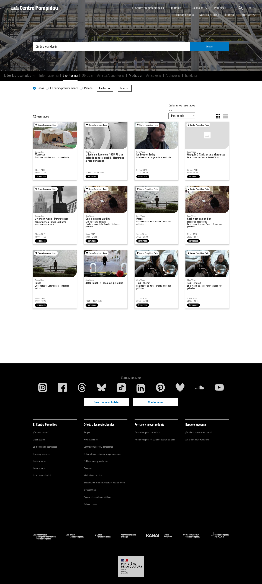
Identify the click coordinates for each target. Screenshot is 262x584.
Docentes (88, 468)
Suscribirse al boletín (106, 402)
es (250, 8)
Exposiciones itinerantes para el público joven (104, 482)
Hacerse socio (39, 461)
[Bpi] (47, 538)
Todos (40, 88)
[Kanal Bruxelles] (162, 538)
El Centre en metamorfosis (149, 8)
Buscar (210, 46)
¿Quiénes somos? (40, 432)
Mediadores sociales (93, 475)
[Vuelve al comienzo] (253, 575)
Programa (175, 8)
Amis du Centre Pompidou (197, 439)
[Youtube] (219, 388)
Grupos (87, 432)
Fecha (103, 88)
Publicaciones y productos (95, 461)
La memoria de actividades (45, 446)
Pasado (88, 88)
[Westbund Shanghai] (194, 538)
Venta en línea (209, 15)
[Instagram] (43, 388)
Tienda (231, 15)
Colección (198, 8)
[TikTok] (121, 388)
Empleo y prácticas (41, 454)
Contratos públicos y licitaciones (98, 446)
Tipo (122, 88)
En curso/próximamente (64, 88)
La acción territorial (42, 475)
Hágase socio (186, 15)
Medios (135, 75)
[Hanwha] (220, 538)
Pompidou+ (221, 8)
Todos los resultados (19, 75)
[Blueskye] (101, 388)
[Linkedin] (141, 388)
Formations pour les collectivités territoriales (155, 439)
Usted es (246, 15)
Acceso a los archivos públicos (97, 497)
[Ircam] (77, 538)
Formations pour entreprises (147, 432)
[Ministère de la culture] (131, 566)
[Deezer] (180, 388)
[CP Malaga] (131, 538)
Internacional (39, 468)
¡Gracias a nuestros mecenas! (198, 432)
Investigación (90, 489)
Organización (39, 439)
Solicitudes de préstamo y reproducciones (102, 454)
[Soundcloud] (199, 388)
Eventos (70, 75)
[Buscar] (241, 8)
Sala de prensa (90, 504)
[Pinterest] (160, 388)
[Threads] (82, 388)
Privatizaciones (90, 439)
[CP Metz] (105, 538)
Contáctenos (155, 402)
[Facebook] (62, 388)
